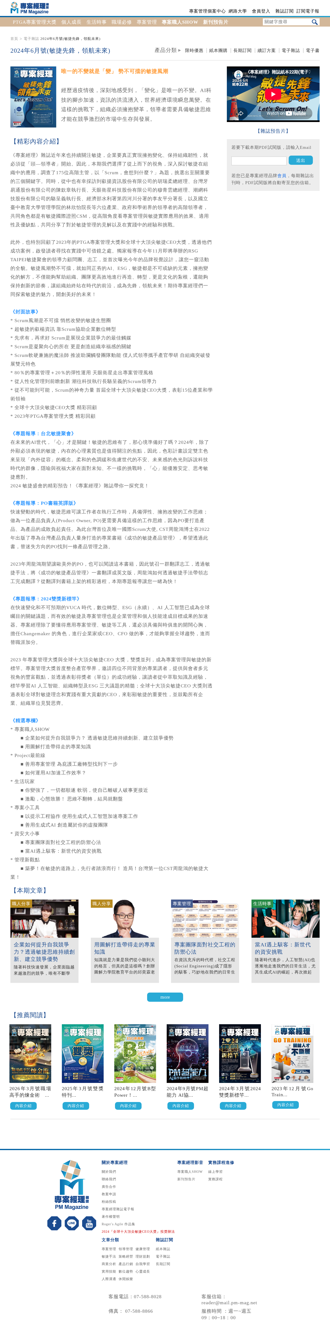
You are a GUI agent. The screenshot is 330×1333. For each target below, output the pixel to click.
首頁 (14, 39)
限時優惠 (194, 50)
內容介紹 (23, 1106)
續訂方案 (267, 50)
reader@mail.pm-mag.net (229, 1302)
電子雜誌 (31, 39)
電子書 (313, 50)
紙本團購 (218, 50)
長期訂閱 (242, 50)
